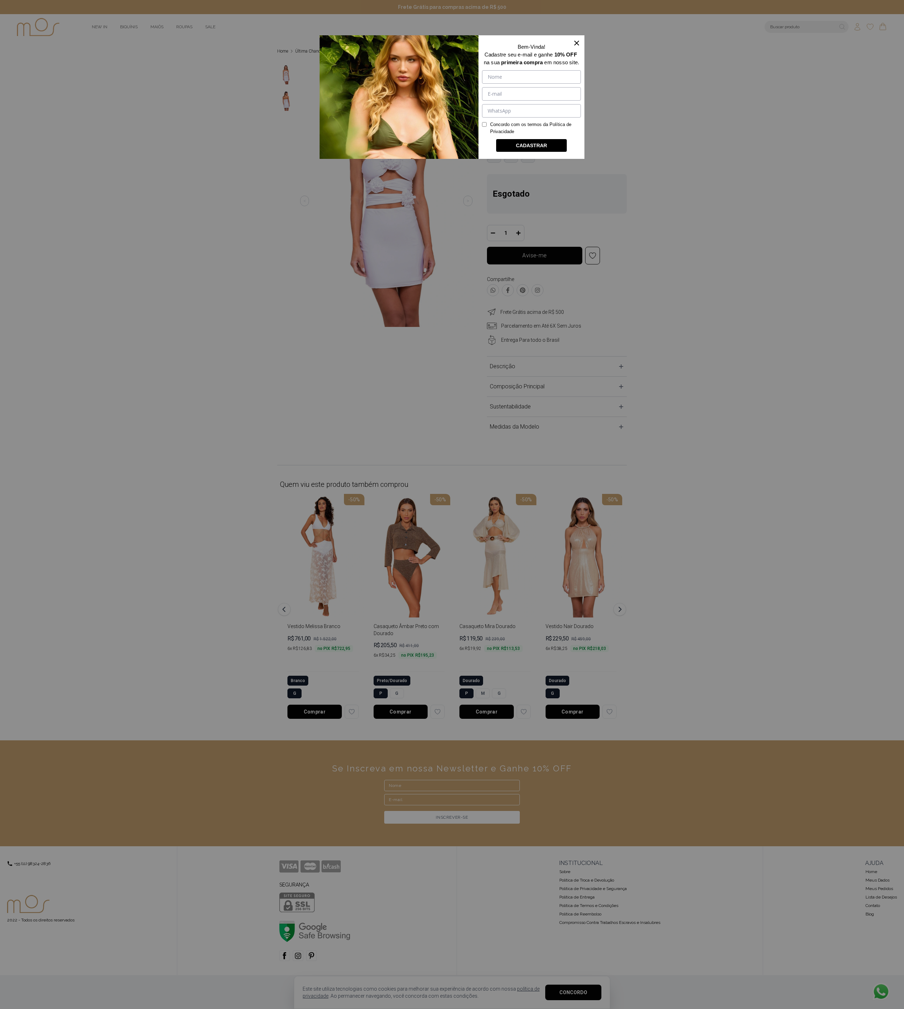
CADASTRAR (531, 145)
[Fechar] (576, 43)
